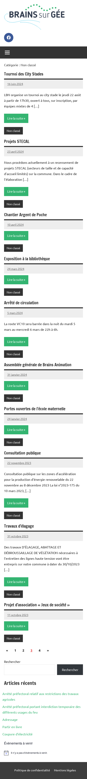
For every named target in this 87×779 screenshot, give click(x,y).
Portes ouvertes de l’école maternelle (34, 409)
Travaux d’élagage (19, 526)
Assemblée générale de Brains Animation (37, 365)
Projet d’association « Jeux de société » (37, 605)
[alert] (43, 753)
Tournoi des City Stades (23, 74)
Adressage (10, 719)
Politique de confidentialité (32, 770)
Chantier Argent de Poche (25, 215)
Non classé (13, 130)
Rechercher (12, 661)
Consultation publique (22, 453)
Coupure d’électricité (17, 734)
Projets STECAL (16, 141)
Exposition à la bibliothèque (27, 259)
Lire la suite (15, 118)
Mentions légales (65, 770)
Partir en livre (12, 727)
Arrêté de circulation (21, 303)
